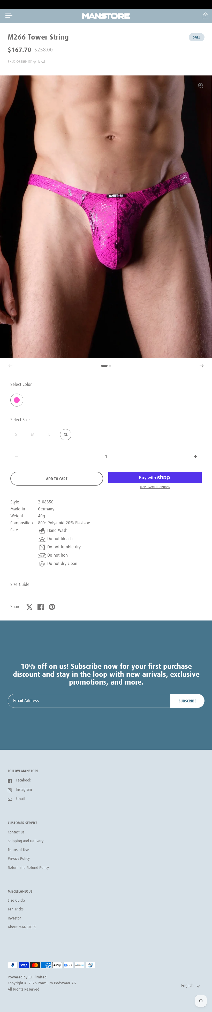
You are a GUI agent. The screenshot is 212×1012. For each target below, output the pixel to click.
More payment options (155, 487)
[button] (201, 366)
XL (66, 434)
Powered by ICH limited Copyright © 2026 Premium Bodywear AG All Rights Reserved (42, 983)
